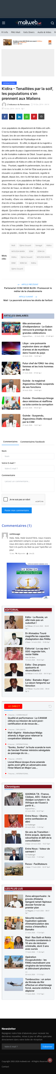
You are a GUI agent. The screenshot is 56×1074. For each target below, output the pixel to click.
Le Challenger (30, 825)
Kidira (49, 245)
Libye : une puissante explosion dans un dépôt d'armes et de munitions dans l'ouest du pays (36, 348)
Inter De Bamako (31, 657)
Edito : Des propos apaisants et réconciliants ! (35, 667)
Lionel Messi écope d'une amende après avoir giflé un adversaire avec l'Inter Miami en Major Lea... (27, 765)
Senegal (38, 245)
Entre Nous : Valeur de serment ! (37, 850)
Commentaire (8, 475)
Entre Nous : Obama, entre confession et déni (36, 818)
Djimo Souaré (25, 245)
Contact (5, 1066)
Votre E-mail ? (8, 463)
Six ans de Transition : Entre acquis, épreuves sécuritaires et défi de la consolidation (38, 836)
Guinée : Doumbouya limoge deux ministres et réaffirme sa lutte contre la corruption (38, 401)
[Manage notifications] (50, 1060)
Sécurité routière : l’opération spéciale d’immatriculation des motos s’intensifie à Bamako (37, 923)
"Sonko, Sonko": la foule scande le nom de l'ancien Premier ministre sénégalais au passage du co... (29, 750)
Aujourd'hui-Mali (28, 336)
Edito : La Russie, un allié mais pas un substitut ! (36, 620)
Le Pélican (29, 626)
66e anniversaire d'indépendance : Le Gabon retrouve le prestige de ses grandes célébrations (37, 328)
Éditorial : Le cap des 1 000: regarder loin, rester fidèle (37, 651)
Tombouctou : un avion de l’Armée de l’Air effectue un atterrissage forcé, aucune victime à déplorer (38, 985)
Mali (13, 245)
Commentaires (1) (17, 525)
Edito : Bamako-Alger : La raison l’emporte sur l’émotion (37, 682)
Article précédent (29, 284)
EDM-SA (41, 251)
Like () (31, 553)
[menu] (3, 23)
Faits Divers (28, 32)
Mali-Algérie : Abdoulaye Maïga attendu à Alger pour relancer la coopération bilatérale (25, 735)
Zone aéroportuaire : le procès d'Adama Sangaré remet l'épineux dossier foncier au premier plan (38, 902)
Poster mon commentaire (17, 510)
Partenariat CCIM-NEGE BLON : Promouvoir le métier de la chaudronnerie (28, 290)
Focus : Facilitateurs (36, 863)
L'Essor (28, 642)
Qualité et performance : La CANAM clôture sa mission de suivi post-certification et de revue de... (27, 720)
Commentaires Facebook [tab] (32, 441)
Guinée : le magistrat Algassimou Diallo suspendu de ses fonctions (38, 383)
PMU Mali (15, 32)
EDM (31, 251)
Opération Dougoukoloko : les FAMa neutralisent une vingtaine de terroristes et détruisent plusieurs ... (38, 964)
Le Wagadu (29, 911)
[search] (52, 23)
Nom (4, 451)
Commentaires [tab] (10, 441)
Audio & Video (44, 32)
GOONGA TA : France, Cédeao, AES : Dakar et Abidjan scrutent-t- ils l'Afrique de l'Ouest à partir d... (38, 800)
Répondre (21, 553)
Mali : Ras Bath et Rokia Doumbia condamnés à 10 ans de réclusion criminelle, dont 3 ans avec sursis (38, 943)
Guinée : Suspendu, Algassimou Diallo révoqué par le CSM (37, 418)
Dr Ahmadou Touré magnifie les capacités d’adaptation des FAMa (37, 636)
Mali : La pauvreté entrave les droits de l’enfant (28, 300)
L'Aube (27, 867)
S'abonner (47, 1046)
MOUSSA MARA (18, 251)
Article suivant (26, 296)
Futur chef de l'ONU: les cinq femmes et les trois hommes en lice (38, 366)
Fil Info (4, 32)
